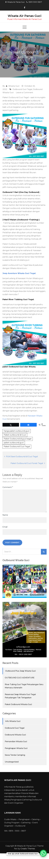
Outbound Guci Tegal (22, 89)
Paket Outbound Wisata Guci (18, 704)
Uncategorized (12, 762)
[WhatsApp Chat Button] (43, 853)
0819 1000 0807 (35, 2)
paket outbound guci (14, 443)
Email (5, 527)
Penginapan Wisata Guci (16, 748)
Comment (8, 487)
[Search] (44, 552)
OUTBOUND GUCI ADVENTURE (19, 678)
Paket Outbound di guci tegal (17, 439)
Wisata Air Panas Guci (24, 16)
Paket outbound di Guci (15, 435)
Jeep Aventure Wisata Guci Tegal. (19, 273)
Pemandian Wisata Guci (16, 741)
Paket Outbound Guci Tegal (17, 446)
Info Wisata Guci (12, 721)
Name (5, 515)
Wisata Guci (13, 86)
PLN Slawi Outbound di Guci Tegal (22, 456)
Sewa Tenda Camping (15, 755)
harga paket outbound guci (16, 431)
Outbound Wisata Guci (15, 735)
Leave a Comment (24, 92)
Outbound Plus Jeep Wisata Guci (20, 671)
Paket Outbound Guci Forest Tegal (27, 463)
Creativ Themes (28, 849)
